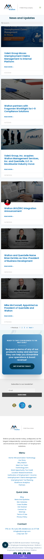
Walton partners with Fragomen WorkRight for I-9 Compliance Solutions (20, 108)
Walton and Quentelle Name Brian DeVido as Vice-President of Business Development (21, 258)
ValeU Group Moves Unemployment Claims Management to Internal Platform (18, 57)
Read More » (8, 67)
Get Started (22, 507)
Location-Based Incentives (22, 473)
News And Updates (22, 499)
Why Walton (22, 463)
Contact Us (22, 509)
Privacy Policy (22, 517)
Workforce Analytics (22, 482)
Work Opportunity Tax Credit (22, 470)
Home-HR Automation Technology (22, 458)
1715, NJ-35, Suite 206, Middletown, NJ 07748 (22, 529)
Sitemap (22, 512)
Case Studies (22, 504)
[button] (5, 545)
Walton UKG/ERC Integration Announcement (20, 210)
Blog (22, 497)
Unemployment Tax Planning (22, 480)
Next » (31, 328)
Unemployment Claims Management (22, 477)
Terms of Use (22, 514)
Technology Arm (22, 468)
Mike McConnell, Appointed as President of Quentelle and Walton (21, 308)
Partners (22, 485)
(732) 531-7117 (22, 534)
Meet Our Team (22, 465)
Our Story (22, 460)
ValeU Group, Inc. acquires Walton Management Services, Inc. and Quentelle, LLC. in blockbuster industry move (21, 160)
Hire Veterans (22, 502)
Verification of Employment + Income (22, 475)
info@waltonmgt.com (22, 531)
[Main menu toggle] (40, 7)
